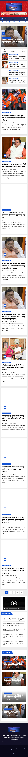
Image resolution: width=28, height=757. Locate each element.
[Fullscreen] (23, 608)
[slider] (13, 608)
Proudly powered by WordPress (9, 748)
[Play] (4, 608)
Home (14, 753)
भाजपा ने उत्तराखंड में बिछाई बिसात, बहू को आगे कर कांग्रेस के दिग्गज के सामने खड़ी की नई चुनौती (17, 58)
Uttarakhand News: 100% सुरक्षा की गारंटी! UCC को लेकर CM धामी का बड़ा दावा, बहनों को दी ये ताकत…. (17, 82)
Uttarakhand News (16, 37)
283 (18, 592)
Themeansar (13, 749)
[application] (14, 603)
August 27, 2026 (17, 44)
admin (25, 44)
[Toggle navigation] (13, 18)
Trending (22, 51)
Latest (5, 51)
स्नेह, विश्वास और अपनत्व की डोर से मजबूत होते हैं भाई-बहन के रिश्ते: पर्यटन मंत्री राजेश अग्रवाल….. (13, 367)
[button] (22, 18)
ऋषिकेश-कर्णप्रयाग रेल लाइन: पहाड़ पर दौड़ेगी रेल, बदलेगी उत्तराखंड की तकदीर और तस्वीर (17, 66)
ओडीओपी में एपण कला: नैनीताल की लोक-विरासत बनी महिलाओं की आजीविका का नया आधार (17, 74)
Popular (13, 51)
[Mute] (21, 608)
